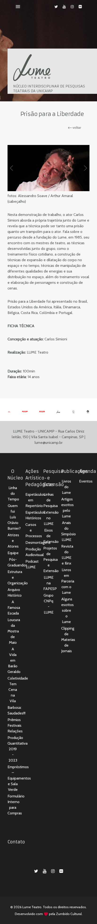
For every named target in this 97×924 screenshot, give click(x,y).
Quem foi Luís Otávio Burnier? (14, 517)
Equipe (13, 553)
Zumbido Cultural (69, 914)
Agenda (87, 471)
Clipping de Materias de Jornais (68, 639)
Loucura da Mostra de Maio (14, 631)
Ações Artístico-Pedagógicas (39, 478)
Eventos (86, 481)
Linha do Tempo (13, 493)
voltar (76, 127)
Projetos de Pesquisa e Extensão (51, 559)
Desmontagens (37, 542)
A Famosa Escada (14, 607)
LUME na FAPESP (50, 583)
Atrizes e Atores (13, 541)
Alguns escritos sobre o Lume (67, 610)
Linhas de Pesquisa (50, 500)
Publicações (74, 471)
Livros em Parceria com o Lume (67, 581)
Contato (16, 842)
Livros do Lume (66, 487)
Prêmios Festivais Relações (15, 725)
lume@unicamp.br (49, 442)
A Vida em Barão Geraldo (14, 660)
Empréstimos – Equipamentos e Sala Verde (19, 778)
